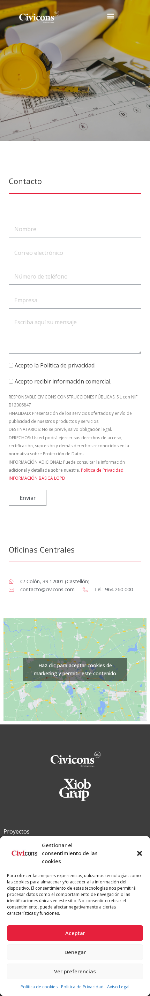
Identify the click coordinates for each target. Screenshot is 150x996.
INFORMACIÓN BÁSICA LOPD (37, 478)
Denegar (75, 952)
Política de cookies (39, 987)
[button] (139, 853)
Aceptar (75, 932)
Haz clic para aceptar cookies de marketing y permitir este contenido (75, 669)
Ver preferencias (75, 971)
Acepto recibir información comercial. (63, 381)
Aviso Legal (118, 987)
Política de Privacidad (82, 987)
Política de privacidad (67, 365)
